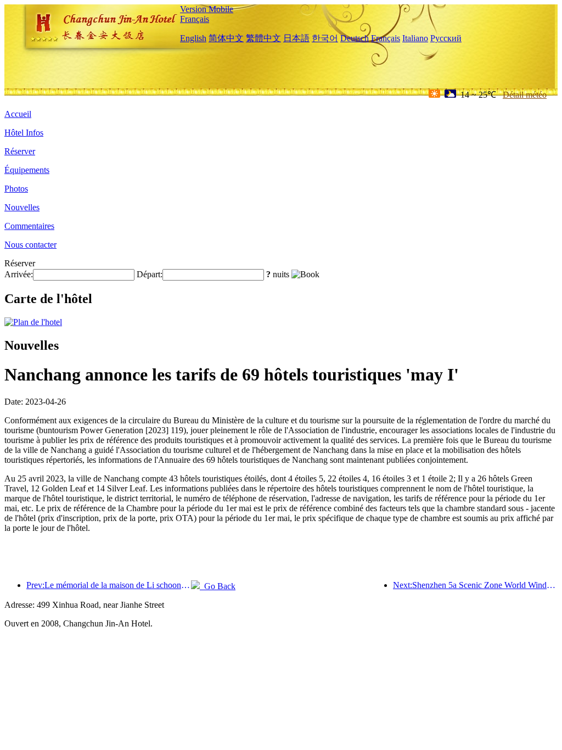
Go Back (217, 586)
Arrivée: (18, 274)
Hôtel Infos (23, 132)
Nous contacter (30, 244)
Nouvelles (22, 207)
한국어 (325, 38)
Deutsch (354, 38)
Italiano (415, 38)
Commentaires (29, 226)
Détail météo (525, 94)
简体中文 (226, 38)
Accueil (17, 114)
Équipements (26, 170)
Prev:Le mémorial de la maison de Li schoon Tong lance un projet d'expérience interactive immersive (108, 585)
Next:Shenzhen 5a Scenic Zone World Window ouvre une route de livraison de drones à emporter (475, 585)
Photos (16, 188)
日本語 (296, 38)
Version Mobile (206, 9)
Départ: (149, 274)
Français (194, 19)
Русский (446, 38)
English (193, 38)
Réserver (19, 151)
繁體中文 (263, 38)
